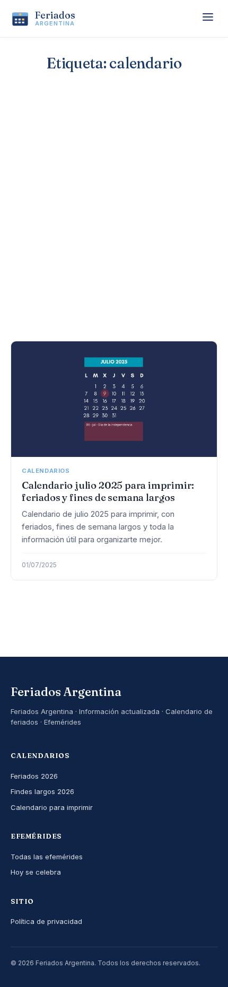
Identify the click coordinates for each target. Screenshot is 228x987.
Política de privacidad (46, 921)
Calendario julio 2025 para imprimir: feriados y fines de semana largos (108, 491)
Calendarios (46, 470)
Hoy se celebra (36, 872)
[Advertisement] (114, 222)
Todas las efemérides (47, 856)
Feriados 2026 (34, 776)
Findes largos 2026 (42, 791)
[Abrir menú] (207, 18)
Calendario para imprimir (52, 807)
